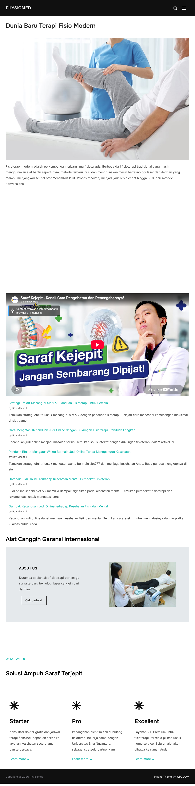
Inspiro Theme (163, 776)
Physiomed (18, 8)
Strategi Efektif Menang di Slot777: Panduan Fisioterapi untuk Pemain (58, 403)
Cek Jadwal (33, 600)
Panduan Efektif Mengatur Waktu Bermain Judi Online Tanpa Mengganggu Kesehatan (69, 452)
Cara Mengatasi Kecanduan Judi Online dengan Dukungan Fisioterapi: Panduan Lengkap (72, 430)
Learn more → (20, 759)
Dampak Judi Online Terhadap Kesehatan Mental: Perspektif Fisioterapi (59, 479)
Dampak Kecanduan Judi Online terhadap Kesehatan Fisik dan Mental (58, 506)
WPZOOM (183, 776)
